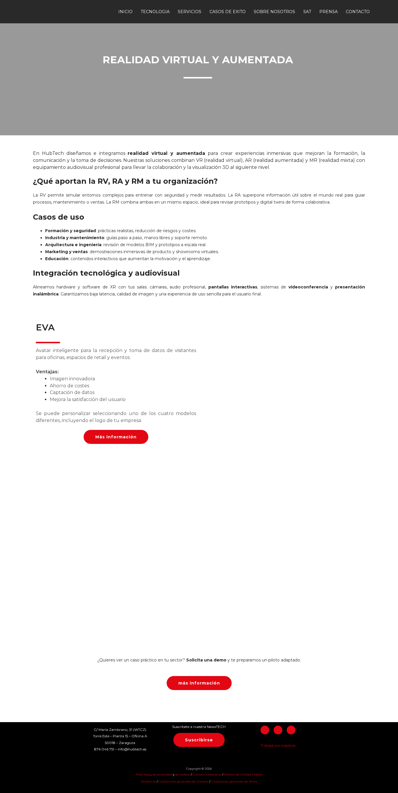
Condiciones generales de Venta (234, 781)
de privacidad (163, 774)
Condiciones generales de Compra (183, 781)
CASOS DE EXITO (227, 11)
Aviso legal (143, 774)
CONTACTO (358, 11)
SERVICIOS (189, 11)
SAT (307, 11)
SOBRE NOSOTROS (274, 11)
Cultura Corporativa (207, 774)
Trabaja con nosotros (277, 745)
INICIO (125, 11)
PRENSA (328, 11)
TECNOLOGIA (155, 11)
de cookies (182, 774)
